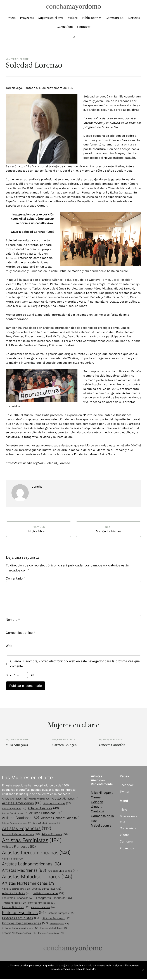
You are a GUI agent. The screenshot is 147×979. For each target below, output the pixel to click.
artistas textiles (17, 893)
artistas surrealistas (46, 888)
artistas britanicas (45, 813)
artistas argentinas (14, 808)
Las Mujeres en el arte (27, 777)
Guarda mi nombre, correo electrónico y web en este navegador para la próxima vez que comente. (75, 663)
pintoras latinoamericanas (20, 928)
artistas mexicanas (63, 870)
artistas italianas (12, 858)
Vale (73, 973)
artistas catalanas (20, 818)
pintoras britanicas (15, 907)
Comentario (15, 578)
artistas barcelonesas (14, 813)
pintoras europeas (61, 913)
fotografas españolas (54, 898)
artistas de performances (46, 823)
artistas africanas (39, 799)
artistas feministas (32, 840)
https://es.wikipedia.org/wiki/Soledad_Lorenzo (38, 463)
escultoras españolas (18, 898)
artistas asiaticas (43, 808)
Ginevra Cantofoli (112, 745)
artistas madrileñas (24, 870)
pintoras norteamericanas (19, 933)
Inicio (123, 809)
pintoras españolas (24, 912)
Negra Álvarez (38, 531)
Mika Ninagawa (17, 745)
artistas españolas (26, 828)
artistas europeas (55, 834)
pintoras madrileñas (54, 928)
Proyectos (127, 848)
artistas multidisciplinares (37, 877)
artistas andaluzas (57, 803)
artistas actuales (14, 798)
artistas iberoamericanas (36, 852)
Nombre (13, 619)
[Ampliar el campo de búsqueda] (73, 36)
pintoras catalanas (43, 907)
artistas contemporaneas (16, 823)
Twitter (124, 791)
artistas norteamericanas (29, 883)
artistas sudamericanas (16, 888)
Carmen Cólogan (64, 745)
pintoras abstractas (14, 902)
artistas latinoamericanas (31, 864)
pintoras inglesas (59, 924)
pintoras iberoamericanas (25, 923)
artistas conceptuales (60, 818)
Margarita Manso (108, 531)
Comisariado (128, 828)
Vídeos (124, 835)
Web (9, 646)
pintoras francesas (56, 918)
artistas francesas (19, 846)
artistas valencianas (48, 893)
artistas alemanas (66, 798)
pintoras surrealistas (51, 933)
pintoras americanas (41, 902)
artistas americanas (22, 803)
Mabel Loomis (101, 825)
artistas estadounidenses (21, 834)
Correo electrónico (20, 633)
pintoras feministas (21, 918)
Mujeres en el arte (17, 59)
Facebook (127, 785)
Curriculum (127, 841)
